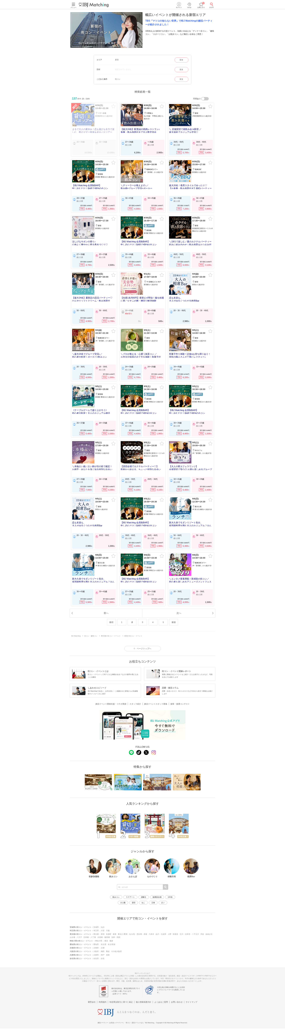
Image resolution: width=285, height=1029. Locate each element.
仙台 (102, 927)
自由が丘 (209, 934)
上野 (169, 934)
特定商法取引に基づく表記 (121, 1002)
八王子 (79, 937)
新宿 (102, 934)
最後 (174, 622)
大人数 (123, 903)
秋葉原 (175, 934)
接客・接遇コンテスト (180, 704)
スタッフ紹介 (135, 704)
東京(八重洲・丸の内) (126, 934)
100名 (170, 897)
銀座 (114, 934)
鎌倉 (111, 941)
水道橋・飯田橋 (103, 937)
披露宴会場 (157, 897)
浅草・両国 (115, 937)
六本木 (151, 934)
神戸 (102, 955)
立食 (153, 903)
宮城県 (96, 927)
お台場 (72, 937)
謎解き (143, 897)
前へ (106, 613)
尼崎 (108, 955)
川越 (108, 931)
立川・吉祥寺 (185, 934)
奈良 (102, 958)
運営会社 (92, 1002)
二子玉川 (195, 934)
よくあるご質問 (161, 1002)
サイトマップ (191, 1002)
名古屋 (103, 944)
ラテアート (130, 897)
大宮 (102, 931)
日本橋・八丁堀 (89, 937)
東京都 (96, 934)
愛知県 (96, 944)
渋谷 (202, 934)
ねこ (143, 903)
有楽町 (108, 934)
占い (163, 903)
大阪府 (96, 951)
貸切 (133, 903)
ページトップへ (144, 648)
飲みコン (116, 897)
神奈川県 (98, 941)
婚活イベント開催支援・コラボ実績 (110, 704)
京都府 (96, 948)
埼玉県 (96, 931)
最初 (111, 622)
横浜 (106, 941)
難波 (108, 951)
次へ (178, 613)
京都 (102, 948)
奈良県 (96, 958)
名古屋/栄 (111, 944)
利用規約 (102, 1002)
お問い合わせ (177, 1002)
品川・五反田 (161, 934)
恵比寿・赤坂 (142, 934)
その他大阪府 (116, 951)
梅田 (102, 951)
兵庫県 (96, 955)
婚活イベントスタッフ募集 (155, 704)
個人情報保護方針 (143, 1002)
